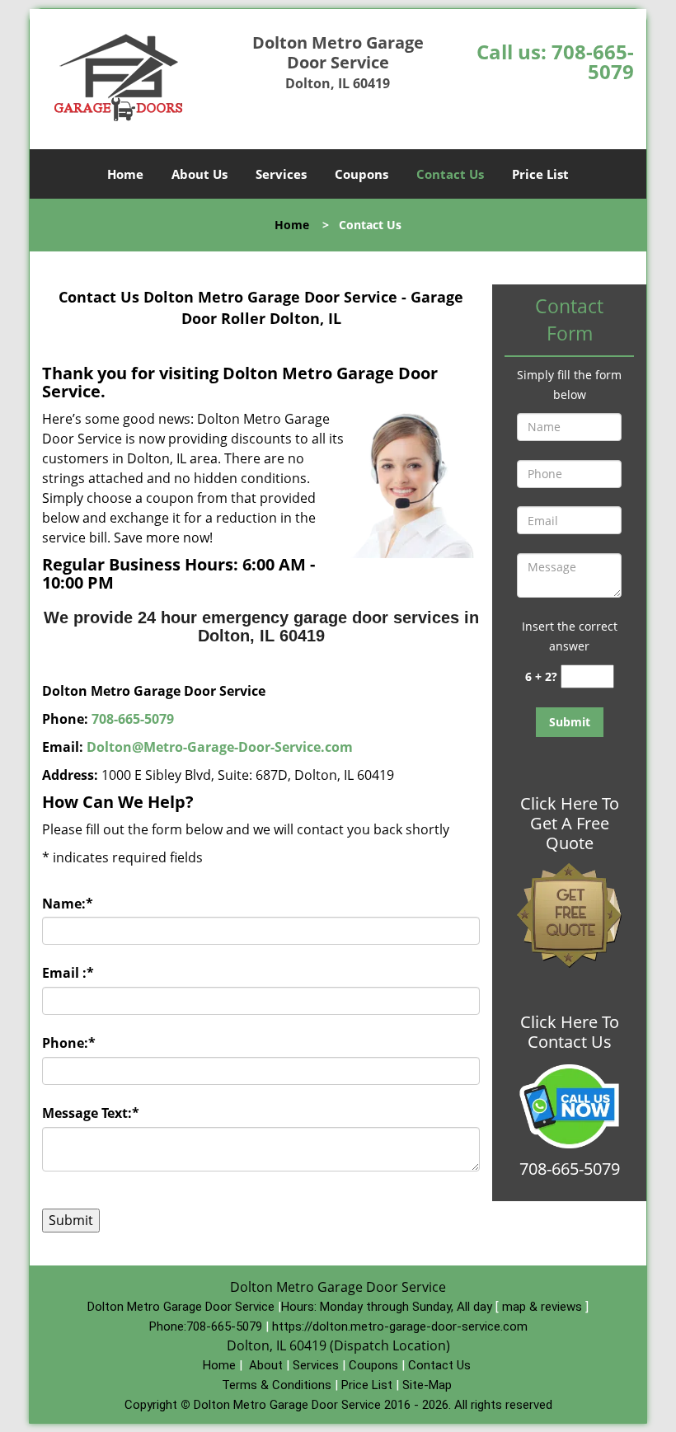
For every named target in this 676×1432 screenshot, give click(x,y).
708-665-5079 (593, 61)
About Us (199, 174)
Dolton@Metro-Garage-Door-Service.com (220, 747)
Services (281, 174)
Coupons (361, 174)
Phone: (69, 1043)
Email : (68, 973)
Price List (540, 174)
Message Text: (90, 1113)
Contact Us (450, 174)
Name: (67, 903)
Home (125, 174)
